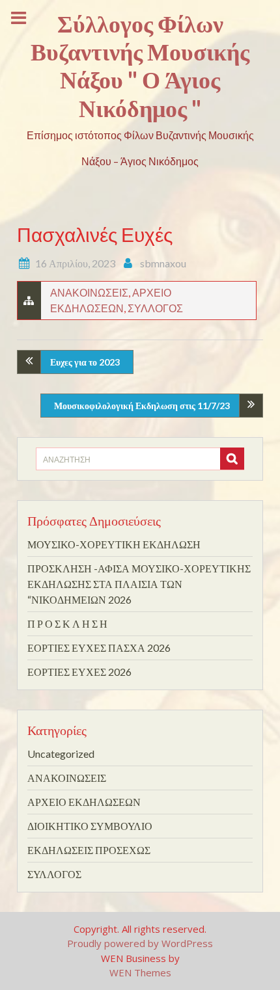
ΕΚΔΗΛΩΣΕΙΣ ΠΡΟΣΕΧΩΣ (88, 850)
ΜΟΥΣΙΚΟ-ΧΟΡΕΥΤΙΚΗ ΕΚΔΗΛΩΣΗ (114, 544)
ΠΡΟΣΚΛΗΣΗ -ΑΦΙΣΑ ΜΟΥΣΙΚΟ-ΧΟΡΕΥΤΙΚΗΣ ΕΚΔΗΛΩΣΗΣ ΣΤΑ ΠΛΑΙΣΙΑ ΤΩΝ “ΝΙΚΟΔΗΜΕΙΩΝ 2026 (139, 584)
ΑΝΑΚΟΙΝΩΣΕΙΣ (89, 292)
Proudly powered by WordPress (140, 943)
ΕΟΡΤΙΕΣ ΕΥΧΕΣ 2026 (79, 671)
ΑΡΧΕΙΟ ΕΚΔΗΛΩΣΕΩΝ (84, 802)
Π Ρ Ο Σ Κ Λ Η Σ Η (67, 623)
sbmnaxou (163, 263)
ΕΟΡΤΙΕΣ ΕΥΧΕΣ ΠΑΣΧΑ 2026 (99, 647)
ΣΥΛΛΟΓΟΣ (155, 308)
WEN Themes (140, 972)
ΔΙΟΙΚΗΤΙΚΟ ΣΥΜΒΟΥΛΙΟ (89, 826)
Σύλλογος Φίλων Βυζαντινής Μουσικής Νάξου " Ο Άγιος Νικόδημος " (140, 65)
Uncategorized (60, 753)
